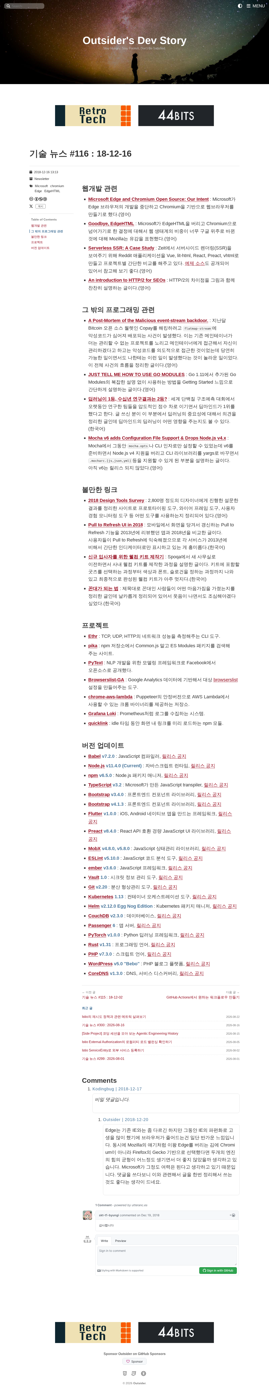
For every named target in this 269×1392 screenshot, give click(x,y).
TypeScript (99, 784)
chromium (57, 186)
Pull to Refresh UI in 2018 (115, 524)
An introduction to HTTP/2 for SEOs (126, 280)
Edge (38, 191)
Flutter (95, 813)
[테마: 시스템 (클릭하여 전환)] (240, 6)
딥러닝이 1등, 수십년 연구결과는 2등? (127, 398)
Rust (93, 944)
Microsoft (41, 186)
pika (92, 645)
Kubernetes (100, 896)
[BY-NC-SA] (41, 199)
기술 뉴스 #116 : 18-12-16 (80, 153)
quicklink (98, 723)
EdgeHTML (52, 191)
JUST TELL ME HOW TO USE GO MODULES (136, 374)
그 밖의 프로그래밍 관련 (47, 231)
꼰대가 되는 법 (103, 588)
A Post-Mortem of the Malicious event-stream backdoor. (148, 320)
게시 (40, 206)
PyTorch (97, 935)
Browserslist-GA (106, 679)
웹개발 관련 (39, 225)
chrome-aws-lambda (110, 696)
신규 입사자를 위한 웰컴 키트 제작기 (126, 556)
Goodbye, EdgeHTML (111, 223)
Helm (94, 906)
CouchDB (98, 915)
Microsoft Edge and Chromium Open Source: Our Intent (148, 199)
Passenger (99, 925)
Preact (95, 831)
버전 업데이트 (40, 248)
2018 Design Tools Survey (116, 500)
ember (95, 867)
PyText (95, 662)
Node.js (96, 765)
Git (91, 887)
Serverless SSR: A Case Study (121, 248)
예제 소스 (195, 263)
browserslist (226, 679)
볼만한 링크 (39, 236)
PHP (93, 954)
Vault (93, 877)
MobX (94, 848)
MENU (258, 6)
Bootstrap (99, 794)
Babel (94, 756)
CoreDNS (98, 973)
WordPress (100, 963)
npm (93, 775)
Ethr (93, 636)
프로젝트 (37, 242)
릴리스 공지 (174, 756)
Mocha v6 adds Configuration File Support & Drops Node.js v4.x (157, 438)
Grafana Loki (102, 713)
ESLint (95, 858)
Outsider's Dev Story (135, 40)
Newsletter (41, 179)
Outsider (139, 1383)
